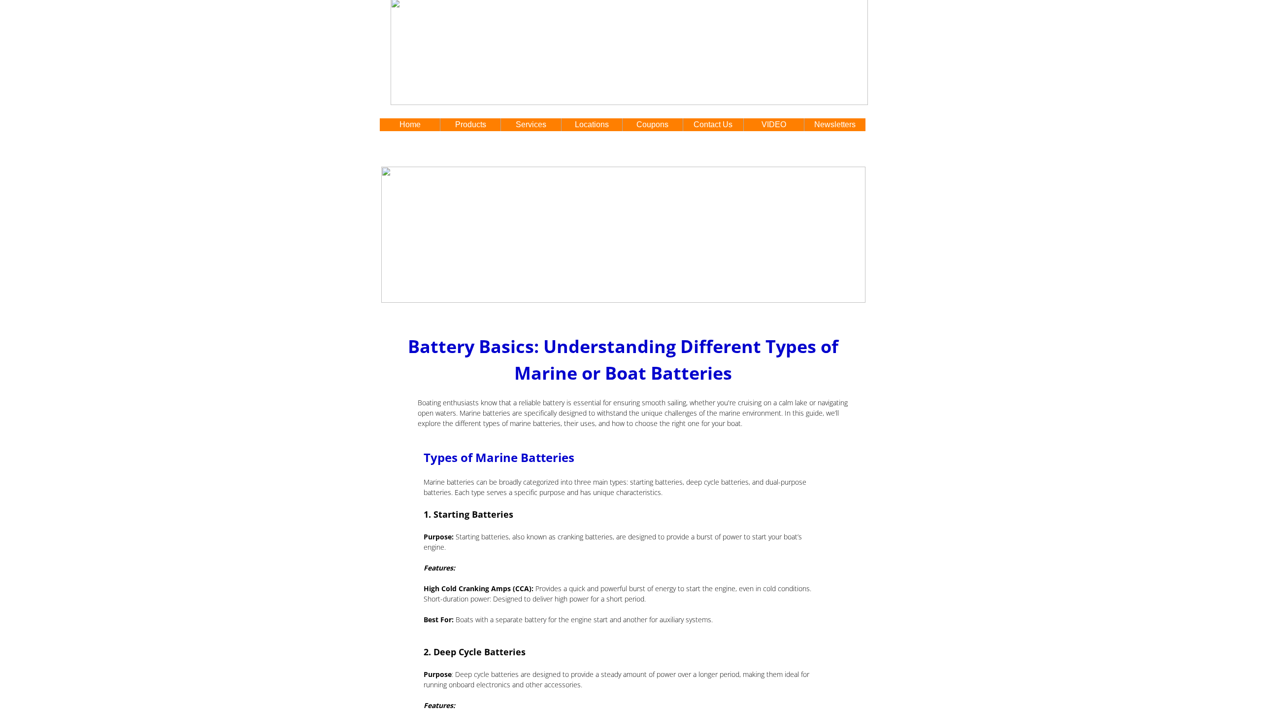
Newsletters (835, 124)
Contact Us (713, 124)
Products (470, 124)
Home (410, 124)
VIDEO (774, 124)
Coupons (652, 124)
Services (531, 124)
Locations (592, 124)
